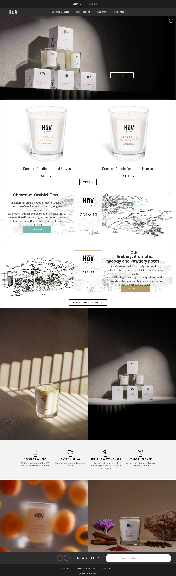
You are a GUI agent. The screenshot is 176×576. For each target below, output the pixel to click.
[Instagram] (67, 558)
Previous (5, 516)
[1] (166, 558)
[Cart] (165, 12)
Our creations (83, 12)
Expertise (119, 12)
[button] (88, 182)
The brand (102, 12)
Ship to (77, 4)
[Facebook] (60, 558)
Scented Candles (60, 12)
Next (171, 516)
